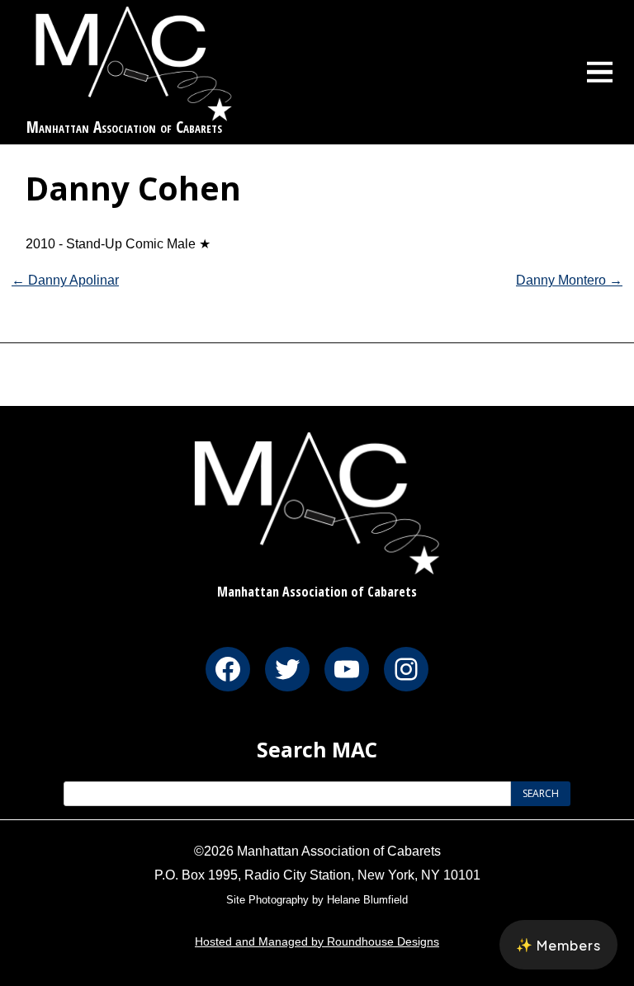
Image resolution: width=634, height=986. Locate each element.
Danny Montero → (569, 280)
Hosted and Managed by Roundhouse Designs (317, 941)
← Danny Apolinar (65, 280)
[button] (558, 944)
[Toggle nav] (600, 71)
